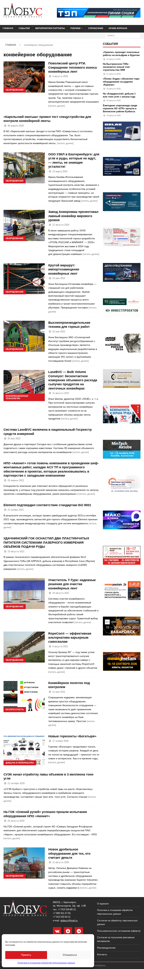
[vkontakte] (57, 931)
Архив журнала (118, 28)
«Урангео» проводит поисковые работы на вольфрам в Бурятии (121, 53)
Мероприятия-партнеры (50, 28)
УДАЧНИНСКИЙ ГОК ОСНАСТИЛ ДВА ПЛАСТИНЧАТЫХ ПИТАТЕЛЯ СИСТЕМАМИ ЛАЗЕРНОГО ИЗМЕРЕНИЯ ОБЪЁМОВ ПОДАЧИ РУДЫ (46, 542)
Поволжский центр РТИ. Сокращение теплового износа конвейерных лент (72, 67)
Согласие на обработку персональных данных (117, 922)
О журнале (103, 903)
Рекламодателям (106, 947)
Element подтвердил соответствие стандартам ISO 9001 (47, 505)
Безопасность (15, 709)
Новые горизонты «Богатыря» (72, 736)
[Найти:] (122, 35)
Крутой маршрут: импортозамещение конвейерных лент (63, 269)
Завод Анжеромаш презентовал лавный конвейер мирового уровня (73, 216)
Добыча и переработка (20, 763)
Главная (8, 28)
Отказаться (70, 954)
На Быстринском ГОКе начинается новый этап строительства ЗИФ (116, 67)
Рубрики (75, 28)
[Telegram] (79, 931)
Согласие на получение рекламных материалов (116, 939)
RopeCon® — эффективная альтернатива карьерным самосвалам (69, 638)
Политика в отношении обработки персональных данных (46, 963)
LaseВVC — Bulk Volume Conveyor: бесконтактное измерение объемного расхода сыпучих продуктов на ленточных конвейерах (72, 380)
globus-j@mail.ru (68, 920)
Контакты (102, 954)
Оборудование (15, 90)
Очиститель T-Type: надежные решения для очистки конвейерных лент (72, 584)
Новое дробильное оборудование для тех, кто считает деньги (69, 853)
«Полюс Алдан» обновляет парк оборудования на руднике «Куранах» (121, 81)
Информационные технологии (17, 397)
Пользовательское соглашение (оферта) (118, 931)
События (24, 28)
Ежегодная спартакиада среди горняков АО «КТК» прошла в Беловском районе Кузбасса (120, 108)
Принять (26, 954)
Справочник (95, 28)
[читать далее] (56, 105)
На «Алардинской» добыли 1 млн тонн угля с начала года (119, 95)
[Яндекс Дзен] (68, 931)
